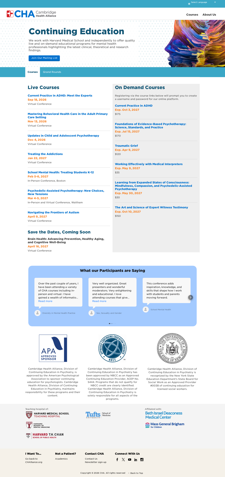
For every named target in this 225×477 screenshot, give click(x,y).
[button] (34, 297)
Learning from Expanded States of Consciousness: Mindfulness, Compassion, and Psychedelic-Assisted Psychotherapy (153, 186)
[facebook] (117, 459)
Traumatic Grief (126, 145)
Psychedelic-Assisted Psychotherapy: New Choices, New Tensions (66, 192)
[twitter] (123, 459)
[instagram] (142, 459)
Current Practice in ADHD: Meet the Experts (60, 95)
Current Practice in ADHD (134, 105)
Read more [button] (45, 300)
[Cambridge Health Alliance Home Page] (32, 13)
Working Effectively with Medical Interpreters (149, 164)
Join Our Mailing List (44, 57)
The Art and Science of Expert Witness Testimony (151, 207)
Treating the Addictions (45, 154)
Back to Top (136, 473)
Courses (33, 71)
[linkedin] (135, 459)
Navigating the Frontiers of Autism (53, 212)
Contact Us (91, 458)
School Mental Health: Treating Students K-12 (61, 172)
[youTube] (129, 459)
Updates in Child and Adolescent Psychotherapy (63, 135)
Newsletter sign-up (95, 462)
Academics (61, 458)
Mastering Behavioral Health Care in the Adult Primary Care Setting (68, 115)
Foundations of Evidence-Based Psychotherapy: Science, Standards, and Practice (150, 125)
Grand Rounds (52, 71)
